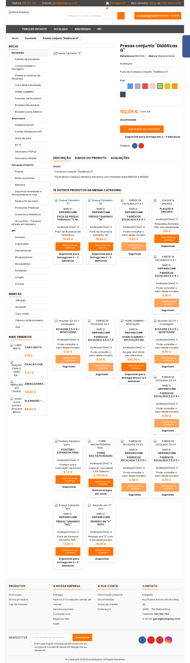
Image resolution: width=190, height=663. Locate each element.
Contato (149, 586)
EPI (99, 29)
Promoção (15, 594)
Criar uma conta (171, 3)
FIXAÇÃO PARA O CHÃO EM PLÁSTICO (35, 364)
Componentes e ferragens (23, 67)
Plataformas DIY (24, 125)
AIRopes (20, 300)
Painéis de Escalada (27, 59)
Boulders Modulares (27, 105)
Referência (127, 56)
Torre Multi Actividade (28, 85)
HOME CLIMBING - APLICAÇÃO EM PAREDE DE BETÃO (133, 340)
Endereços (104, 609)
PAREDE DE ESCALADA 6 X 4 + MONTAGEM (133, 219)
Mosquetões (22, 264)
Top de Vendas (18, 604)
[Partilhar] (134, 146)
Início (13, 46)
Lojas (56, 623)
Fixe (17, 327)
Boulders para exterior (28, 112)
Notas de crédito (108, 604)
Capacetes (22, 244)
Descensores (23, 250)
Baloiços (20, 185)
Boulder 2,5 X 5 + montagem (68, 330)
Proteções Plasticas (27, 208)
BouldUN (20, 307)
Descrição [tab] (62, 158)
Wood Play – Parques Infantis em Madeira (26, 222)
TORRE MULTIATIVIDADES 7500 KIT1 (101, 456)
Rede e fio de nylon (26, 201)
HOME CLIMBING (24, 92)
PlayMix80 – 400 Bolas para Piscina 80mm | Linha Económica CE (35, 400)
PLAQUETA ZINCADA (166, 210)
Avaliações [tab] (120, 158)
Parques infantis (34, 29)
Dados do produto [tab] (91, 158)
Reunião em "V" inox (101, 523)
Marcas (15, 294)
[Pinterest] (141, 146)
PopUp (19, 171)
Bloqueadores (23, 257)
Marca (153, 56)
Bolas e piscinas (25, 178)
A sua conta (108, 586)
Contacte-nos (61, 614)
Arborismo (83, 29)
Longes (19, 277)
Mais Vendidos (20, 337)
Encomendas (106, 599)
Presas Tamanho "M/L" (68, 523)
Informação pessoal (110, 594)
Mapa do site (61, 619)
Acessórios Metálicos (28, 214)
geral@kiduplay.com (64, 3)
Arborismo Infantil (25, 158)
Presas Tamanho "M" (101, 218)
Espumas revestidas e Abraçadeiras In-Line (27, 193)
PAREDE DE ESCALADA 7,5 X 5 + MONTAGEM (133, 460)
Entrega (58, 594)
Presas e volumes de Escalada (26, 77)
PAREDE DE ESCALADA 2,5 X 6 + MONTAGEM (166, 396)
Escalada (61, 29)
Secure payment (63, 609)
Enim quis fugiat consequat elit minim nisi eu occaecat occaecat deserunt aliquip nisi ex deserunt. (60, 647)
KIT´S (18, 145)
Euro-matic (22, 313)
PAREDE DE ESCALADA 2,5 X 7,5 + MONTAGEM (101, 340)
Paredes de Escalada (28, 98)
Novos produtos (18, 599)
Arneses (20, 237)
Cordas (19, 284)
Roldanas (21, 270)
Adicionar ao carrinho (141, 129)
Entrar (152, 3)
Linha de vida (23, 138)
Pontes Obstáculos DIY (28, 131)
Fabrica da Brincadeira (29, 320)
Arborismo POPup (26, 151)
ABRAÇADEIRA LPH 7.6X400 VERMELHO (35, 383)
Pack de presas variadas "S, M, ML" (68, 219)
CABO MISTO (33, 347)
